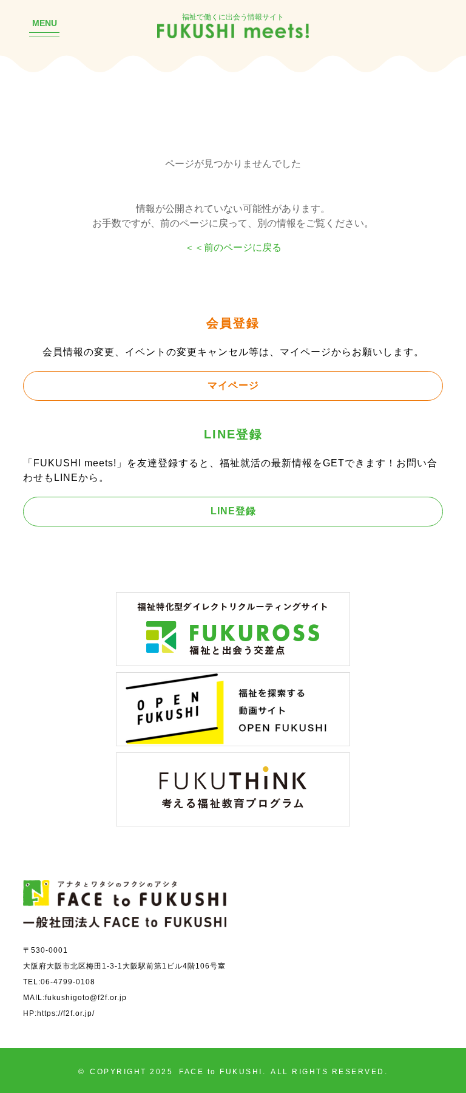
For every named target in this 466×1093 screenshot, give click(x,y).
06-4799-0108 (68, 981)
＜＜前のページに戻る (233, 247)
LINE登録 (233, 511)
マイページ (233, 385)
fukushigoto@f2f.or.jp (86, 997)
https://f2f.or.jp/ (66, 1013)
